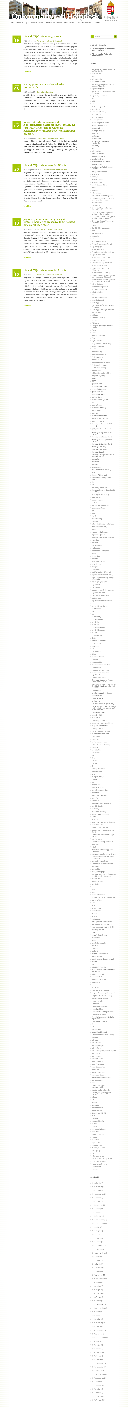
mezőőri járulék (98, 806)
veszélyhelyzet (97, 1150)
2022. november (98, 1220)
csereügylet (96, 205)
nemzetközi (96, 869)
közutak (95, 747)
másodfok (95, 793)
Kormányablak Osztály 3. (101, 665)
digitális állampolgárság (101, 228)
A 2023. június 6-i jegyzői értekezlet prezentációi (44, 86)
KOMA (94, 654)
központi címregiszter (100, 726)
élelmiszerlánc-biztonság (101, 272)
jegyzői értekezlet (98, 561)
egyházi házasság (98, 255)
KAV (93, 611)
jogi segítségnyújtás (99, 582)
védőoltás (95, 1140)
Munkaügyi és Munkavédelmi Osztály (103, 831)
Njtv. (93, 889)
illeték (94, 516)
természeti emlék (98, 1072)
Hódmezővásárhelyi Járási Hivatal (101, 479)
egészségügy (97, 247)
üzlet (93, 1116)
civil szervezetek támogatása (102, 195)
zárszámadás (97, 1167)
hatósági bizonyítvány (100, 418)
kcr (93, 614)
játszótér (95, 559)
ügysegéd (95, 1105)
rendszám (95, 985)
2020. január (96, 1301)
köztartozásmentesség (100, 734)
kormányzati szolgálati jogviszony (100, 674)
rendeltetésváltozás (99, 979)
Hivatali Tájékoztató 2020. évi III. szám (45, 270)
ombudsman (96, 919)
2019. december (97, 1304)
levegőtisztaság (98, 777)
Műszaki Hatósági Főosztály (102, 841)
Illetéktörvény (97, 518)
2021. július (96, 1256)
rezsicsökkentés (98, 987)
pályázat (95, 946)
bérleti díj (95, 174)
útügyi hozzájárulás (99, 1113)
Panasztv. (95, 948)
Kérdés (97, 23)
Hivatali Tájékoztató (99, 475)
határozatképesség (99, 408)
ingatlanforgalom (98, 534)
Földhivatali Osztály (99, 368)
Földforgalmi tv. (97, 357)
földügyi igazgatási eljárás (101, 373)
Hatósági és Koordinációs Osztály (101, 429)
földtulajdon (96, 370)
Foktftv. (94, 349)
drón (93, 231)
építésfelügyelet (98, 300)
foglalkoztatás (97, 341)
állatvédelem (96, 139)
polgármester (97, 956)
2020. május (96, 1290)
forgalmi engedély (98, 376)
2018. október (97, 1334)
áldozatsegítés (97, 117)
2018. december (97, 1330)
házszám (95, 464)
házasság (95, 459)
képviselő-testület (98, 627)
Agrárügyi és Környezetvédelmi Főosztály (103, 92)
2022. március (97, 1238)
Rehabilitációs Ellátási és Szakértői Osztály (104, 971)
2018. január (96, 1359)
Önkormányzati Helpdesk (55, 16)
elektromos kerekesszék (101, 257)
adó (93, 76)
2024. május (96, 1201)
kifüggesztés (96, 643)
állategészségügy (98, 131)
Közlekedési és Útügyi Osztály (103, 704)
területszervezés (98, 1080)
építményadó (97, 312)
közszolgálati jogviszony (101, 731)
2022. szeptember (98, 1223)
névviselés (95, 884)
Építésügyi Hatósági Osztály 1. (103, 310)
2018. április (96, 1348)
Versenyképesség (98, 1148)
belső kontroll (97, 164)
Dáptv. (94, 225)
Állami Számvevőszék (100, 125)
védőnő (94, 1137)
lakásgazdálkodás (98, 768)
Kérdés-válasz (17, 23)
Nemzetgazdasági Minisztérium (104, 854)
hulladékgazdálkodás (100, 487)
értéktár (95, 315)
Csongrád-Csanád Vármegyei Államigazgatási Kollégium (104, 217)
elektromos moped (99, 260)
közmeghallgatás (98, 712)
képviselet (95, 622)
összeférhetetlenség (99, 935)
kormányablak (97, 662)
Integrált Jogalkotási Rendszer (103, 537)
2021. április (96, 1264)
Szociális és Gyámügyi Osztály (103, 1012)
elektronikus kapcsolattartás (102, 263)
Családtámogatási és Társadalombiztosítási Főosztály (103, 199)
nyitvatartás (96, 911)
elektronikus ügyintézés (101, 265)
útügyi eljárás (97, 1110)
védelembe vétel (98, 1134)
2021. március (97, 1268)
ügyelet (94, 1102)
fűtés (94, 378)
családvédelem (97, 202)
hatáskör (95, 413)
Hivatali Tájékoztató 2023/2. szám (43, 36)
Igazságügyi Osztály (99, 508)
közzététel (96, 752)
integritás (95, 540)
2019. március (97, 1323)
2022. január (96, 1242)
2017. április (96, 1393)
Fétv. (93, 338)
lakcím (94, 774)
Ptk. (93, 964)
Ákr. (93, 104)
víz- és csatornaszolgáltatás (102, 1158)
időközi (94, 502)
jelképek (95, 567)
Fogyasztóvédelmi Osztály (101, 343)
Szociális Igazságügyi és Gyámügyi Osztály (103, 1018)
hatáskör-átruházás (99, 416)
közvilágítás (96, 750)
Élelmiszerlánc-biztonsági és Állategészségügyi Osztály (103, 280)
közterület (96, 739)
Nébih (94, 847)
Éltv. (93, 295)
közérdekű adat (97, 698)
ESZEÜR (95, 320)
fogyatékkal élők (98, 346)
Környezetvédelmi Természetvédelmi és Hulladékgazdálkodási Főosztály (104, 686)
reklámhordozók (98, 974)
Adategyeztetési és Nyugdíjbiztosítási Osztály (103, 70)
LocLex (94, 779)
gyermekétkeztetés (99, 389)
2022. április (96, 1234)
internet (95, 543)
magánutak (96, 785)
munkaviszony (97, 839)
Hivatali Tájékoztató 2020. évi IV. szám (45, 165)
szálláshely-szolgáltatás (101, 990)
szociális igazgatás (99, 1014)
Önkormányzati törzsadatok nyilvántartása (103, 49)
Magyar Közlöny (98, 787)
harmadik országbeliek (100, 400)
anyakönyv (96, 146)
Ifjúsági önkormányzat (100, 505)
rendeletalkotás (98, 977)
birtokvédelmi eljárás (99, 185)
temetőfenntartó (98, 1059)
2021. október (97, 1249)
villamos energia (98, 1156)
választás (95, 1132)
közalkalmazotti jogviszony (102, 693)
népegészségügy (98, 872)
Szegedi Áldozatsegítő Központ (103, 993)
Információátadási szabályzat (103, 524)
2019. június (96, 1315)
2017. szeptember (98, 1374)
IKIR (93, 513)
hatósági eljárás (98, 421)
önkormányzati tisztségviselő (103, 927)
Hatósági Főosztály (99, 446)
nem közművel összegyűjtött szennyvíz (102, 850)
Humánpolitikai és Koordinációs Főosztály (104, 491)
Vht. (93, 1153)
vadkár (94, 1124)
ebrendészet (96, 236)
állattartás (95, 136)
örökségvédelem (98, 930)
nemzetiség (96, 866)
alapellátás (96, 109)
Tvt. (93, 1100)
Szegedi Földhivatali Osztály (102, 995)
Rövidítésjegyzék (99, 45)
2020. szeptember (98, 1279)
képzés (94, 633)
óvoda (94, 940)
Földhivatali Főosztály (100, 365)
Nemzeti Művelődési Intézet (102, 864)
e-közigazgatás (97, 233)
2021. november (98, 1245)
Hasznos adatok (84, 23)
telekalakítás (96, 1043)
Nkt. (93, 892)
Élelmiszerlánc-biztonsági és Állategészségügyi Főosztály (103, 276)
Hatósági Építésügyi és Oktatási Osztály (104, 425)
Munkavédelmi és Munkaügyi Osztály (103, 835)
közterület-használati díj (101, 744)
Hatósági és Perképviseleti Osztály (102, 440)
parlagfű (95, 951)
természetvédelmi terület (101, 1077)
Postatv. (95, 962)
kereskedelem (97, 635)
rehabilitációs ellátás (99, 967)
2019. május (96, 1319)
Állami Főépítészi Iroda (100, 122)
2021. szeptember (98, 1253)
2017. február (97, 1400)
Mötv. (94, 817)
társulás (95, 1037)
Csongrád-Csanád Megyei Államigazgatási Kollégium (102, 213)
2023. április (96, 1216)
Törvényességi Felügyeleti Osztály (101, 1093)
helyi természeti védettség (101, 470)
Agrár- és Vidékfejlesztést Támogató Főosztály (103, 85)
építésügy (95, 303)
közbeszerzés (97, 696)
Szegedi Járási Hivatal (100, 998)
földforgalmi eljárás (99, 354)
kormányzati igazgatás (100, 670)
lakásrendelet (97, 771)
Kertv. (94, 638)
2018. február (97, 1356)
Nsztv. (94, 903)
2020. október (97, 1275)
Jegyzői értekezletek (34, 23)
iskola (94, 553)
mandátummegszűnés (100, 790)
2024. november (98, 1190)
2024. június (96, 1198)
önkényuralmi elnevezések (102, 922)
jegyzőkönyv (96, 564)
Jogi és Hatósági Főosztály (101, 572)
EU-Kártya (95, 323)
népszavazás (96, 879)
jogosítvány (96, 587)
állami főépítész (98, 120)
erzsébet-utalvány (98, 318)
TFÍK (93, 1083)
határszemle (96, 410)
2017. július (96, 1382)
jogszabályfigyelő (98, 592)
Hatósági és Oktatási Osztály (102, 437)
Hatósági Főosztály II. (100, 449)
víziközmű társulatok (99, 1161)
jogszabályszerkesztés (100, 595)
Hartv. (94, 402)
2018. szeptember (98, 1337)
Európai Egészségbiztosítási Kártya (102, 327)
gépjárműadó (97, 384)
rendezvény (96, 982)
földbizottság (97, 351)
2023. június (96, 1212)
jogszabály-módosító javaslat (103, 590)
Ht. (93, 482)
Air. (93, 98)
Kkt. (93, 649)
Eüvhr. (94, 333)
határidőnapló (97, 405)
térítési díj (95, 1069)
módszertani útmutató (100, 814)
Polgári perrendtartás (100, 954)
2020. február (97, 1297)
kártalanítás (96, 609)
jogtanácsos (96, 598)
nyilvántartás (97, 908)
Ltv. (93, 782)
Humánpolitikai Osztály (100, 494)
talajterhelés (96, 1029)
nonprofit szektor (98, 895)
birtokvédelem (97, 179)
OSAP (94, 932)
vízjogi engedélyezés (99, 1164)
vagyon (94, 1126)
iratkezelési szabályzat (100, 551)
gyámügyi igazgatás (99, 386)
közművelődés (97, 715)
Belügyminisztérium (99, 171)
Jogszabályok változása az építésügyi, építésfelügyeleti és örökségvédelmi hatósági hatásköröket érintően (50, 221)
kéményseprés (97, 619)
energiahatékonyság (99, 297)
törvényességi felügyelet (101, 1090)
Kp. (93, 755)
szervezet (95, 1003)
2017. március (97, 1396)
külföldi (94, 760)
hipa (93, 472)
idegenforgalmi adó (99, 500)
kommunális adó (98, 657)
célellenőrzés (97, 193)
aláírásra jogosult (98, 106)
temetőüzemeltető (99, 1067)
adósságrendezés (98, 82)
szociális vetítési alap (99, 1021)
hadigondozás (97, 397)
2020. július (96, 1282)
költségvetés (96, 651)
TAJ (93, 1027)
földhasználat (97, 359)
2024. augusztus (98, 1194)
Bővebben (27, 72)
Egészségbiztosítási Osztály (102, 244)
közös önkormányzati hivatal (102, 723)
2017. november (98, 1367)
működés (95, 819)
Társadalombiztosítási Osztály (103, 1035)
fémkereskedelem (98, 335)
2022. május (96, 1231)
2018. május (96, 1345)
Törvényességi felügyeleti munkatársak (102, 55)
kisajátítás (95, 646)
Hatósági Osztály (98, 452)
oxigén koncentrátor (99, 943)
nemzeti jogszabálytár (100, 861)
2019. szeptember (98, 1308)
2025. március (97, 1187)
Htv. (93, 485)
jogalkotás (96, 569)
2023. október (97, 1205)
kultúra (94, 763)
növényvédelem (97, 900)
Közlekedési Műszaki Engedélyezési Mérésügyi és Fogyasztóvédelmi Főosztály (104, 708)
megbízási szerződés (99, 795)
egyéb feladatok (98, 249)
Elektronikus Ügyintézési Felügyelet (101, 269)
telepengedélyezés (99, 1045)
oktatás (94, 916)
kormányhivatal (97, 667)
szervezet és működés (100, 1006)
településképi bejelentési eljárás (104, 1051)
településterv (97, 1056)
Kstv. (93, 758)
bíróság (95, 177)
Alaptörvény (96, 114)
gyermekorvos (97, 392)
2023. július (96, 1209)
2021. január (96, 1271)
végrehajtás (96, 1142)
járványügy (96, 556)
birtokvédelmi (97, 182)
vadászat (95, 1118)
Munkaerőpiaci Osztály (100, 827)
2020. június (96, 1286)
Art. (93, 148)
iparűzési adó (97, 545)
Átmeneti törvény (98, 156)
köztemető (96, 736)
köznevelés (96, 718)
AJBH (94, 101)
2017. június (96, 1385)
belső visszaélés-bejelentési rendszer (102, 168)
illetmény (95, 521)
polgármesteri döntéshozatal (103, 959)
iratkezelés (96, 548)
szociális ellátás (97, 1009)
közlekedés (96, 701)
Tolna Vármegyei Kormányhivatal (98, 1086)
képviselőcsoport (98, 630)
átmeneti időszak (98, 154)
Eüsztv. (94, 330)
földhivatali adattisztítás (101, 362)
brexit (94, 187)
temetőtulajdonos (98, 1064)
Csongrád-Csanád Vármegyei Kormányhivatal (111, 18)
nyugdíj (94, 913)
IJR (93, 510)
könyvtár (95, 659)
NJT (93, 887)
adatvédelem (96, 74)
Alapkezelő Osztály (99, 112)
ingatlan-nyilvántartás (100, 532)
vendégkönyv (97, 1145)
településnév (96, 1053)
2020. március (97, 1293)
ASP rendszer (97, 151)
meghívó (95, 798)
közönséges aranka (99, 720)
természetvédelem (99, 1075)
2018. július (96, 1341)
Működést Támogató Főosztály (103, 822)
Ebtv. (93, 239)
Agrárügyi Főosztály (99, 96)
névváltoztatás (97, 881)
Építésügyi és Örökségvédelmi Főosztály (103, 306)
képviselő (95, 625)
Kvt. (93, 766)
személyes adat (97, 1001)
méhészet (95, 801)
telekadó (95, 1040)
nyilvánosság (97, 905)
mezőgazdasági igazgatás (101, 803)
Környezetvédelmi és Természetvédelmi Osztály (102, 681)
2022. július (96, 1227)
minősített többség (99, 811)
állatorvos (95, 133)
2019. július (96, 1312)
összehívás (96, 938)
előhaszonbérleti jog (99, 289)
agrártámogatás (98, 89)
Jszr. (93, 603)
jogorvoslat (96, 584)
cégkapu (95, 190)
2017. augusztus (98, 1378)
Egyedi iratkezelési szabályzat (103, 252)
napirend (95, 844)
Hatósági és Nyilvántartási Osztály (102, 433)
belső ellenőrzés (98, 159)
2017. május (96, 1389)
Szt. (93, 1024)
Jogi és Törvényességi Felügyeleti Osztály (103, 578)
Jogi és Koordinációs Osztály (102, 575)
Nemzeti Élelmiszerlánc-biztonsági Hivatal (103, 857)
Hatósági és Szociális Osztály (102, 444)
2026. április (96, 1183)
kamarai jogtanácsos (99, 606)
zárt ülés (95, 1169)
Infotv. (94, 529)
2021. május (96, 1260)
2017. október (97, 1370)
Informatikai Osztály (99, 526)
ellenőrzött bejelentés (100, 287)
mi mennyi (95, 809)
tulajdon (95, 1097)
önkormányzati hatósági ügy (102, 924)
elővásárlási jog (97, 292)
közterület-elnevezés (100, 742)
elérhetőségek (97, 284)
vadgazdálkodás (98, 1121)
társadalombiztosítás (100, 1032)
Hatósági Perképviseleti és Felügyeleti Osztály (103, 455)
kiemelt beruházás (99, 641)
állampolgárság (97, 128)
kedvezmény (96, 617)
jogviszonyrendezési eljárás (102, 601)
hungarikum (96, 497)
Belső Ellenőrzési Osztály (101, 162)
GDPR (94, 381)
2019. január (96, 1326)
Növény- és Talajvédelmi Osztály (104, 897)
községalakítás (97, 728)
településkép (96, 1048)
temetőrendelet (97, 1061)
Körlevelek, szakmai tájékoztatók (60, 23)
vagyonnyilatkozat (99, 1129)
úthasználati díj (97, 1108)
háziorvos (95, 462)
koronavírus (96, 690)
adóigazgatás (97, 79)
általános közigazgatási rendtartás (100, 142)
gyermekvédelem (98, 394)
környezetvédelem (99, 677)
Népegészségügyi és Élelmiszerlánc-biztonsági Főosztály (104, 875)
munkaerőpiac (97, 825)
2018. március (97, 1352)
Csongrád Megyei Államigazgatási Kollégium (103, 209)
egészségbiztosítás (99, 241)
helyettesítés (96, 467)
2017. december (97, 1363)
